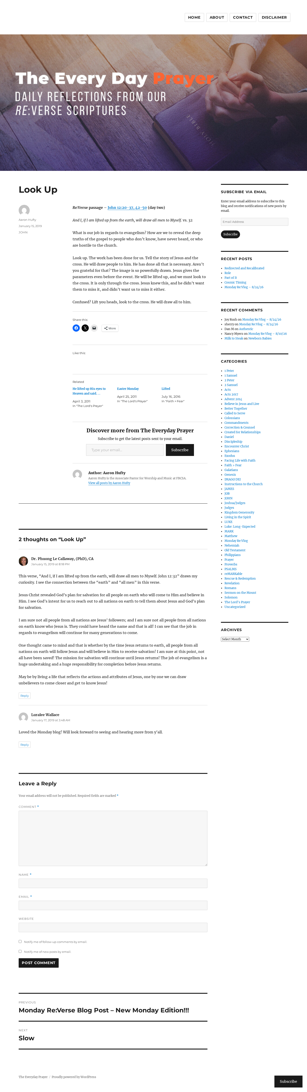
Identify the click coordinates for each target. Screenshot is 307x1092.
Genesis (230, 475)
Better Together (236, 409)
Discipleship (233, 442)
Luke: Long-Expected (240, 527)
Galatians (231, 470)
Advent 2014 (233, 399)
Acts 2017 (231, 394)
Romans (230, 588)
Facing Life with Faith (240, 460)
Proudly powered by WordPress (74, 1077)
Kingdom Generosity (239, 512)
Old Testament (235, 550)
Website (26, 918)
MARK (229, 531)
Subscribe (180, 450)
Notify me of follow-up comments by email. (55, 942)
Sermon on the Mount (240, 593)
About (217, 17)
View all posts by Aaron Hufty (109, 483)
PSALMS (231, 569)
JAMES (229, 489)
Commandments (237, 423)
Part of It (231, 278)
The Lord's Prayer (237, 602)
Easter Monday (128, 389)
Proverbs (231, 564)
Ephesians (232, 451)
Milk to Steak (234, 338)
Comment (29, 807)
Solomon (231, 597)
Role (228, 273)
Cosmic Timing (235, 282)
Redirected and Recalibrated (244, 268)
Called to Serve (235, 413)
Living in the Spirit (238, 517)
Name (25, 875)
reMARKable (233, 574)
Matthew (231, 536)
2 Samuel (231, 385)
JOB (227, 494)
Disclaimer (274, 17)
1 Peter (229, 371)
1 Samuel (231, 375)
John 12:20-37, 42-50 (127, 207)
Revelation (232, 583)
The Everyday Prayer (33, 1077)
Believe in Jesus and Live (242, 404)
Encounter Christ (237, 446)
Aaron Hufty (27, 219)
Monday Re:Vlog (236, 541)
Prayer (229, 560)
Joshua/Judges (235, 503)
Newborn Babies (260, 338)
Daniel (229, 437)
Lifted (166, 389)
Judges (229, 508)
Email (25, 897)
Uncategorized (235, 607)
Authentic (246, 329)
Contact (243, 17)
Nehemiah (232, 545)
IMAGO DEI (233, 479)
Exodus (230, 456)
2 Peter (229, 380)
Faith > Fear (233, 465)
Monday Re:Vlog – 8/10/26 (267, 334)
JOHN (23, 232)
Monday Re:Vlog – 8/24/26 (244, 287)
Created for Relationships (243, 432)
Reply (24, 695)
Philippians (233, 555)
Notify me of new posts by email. (47, 952)
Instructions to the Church (244, 484)
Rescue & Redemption (240, 579)
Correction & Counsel (240, 427)
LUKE (228, 522)
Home (194, 17)
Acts (228, 390)
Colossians (232, 418)
